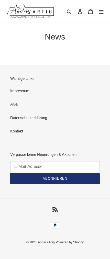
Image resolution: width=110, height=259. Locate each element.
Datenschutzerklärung (28, 118)
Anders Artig (46, 242)
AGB (14, 104)
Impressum (19, 91)
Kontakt (16, 131)
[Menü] (101, 11)
